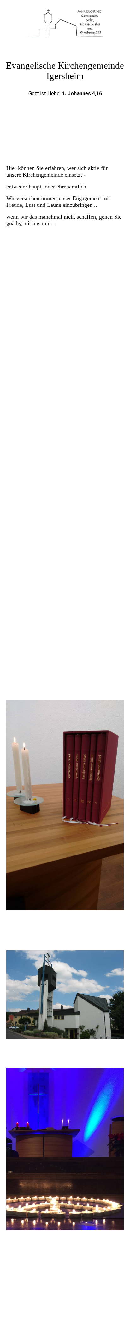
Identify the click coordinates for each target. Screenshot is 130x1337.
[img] (65, 24)
